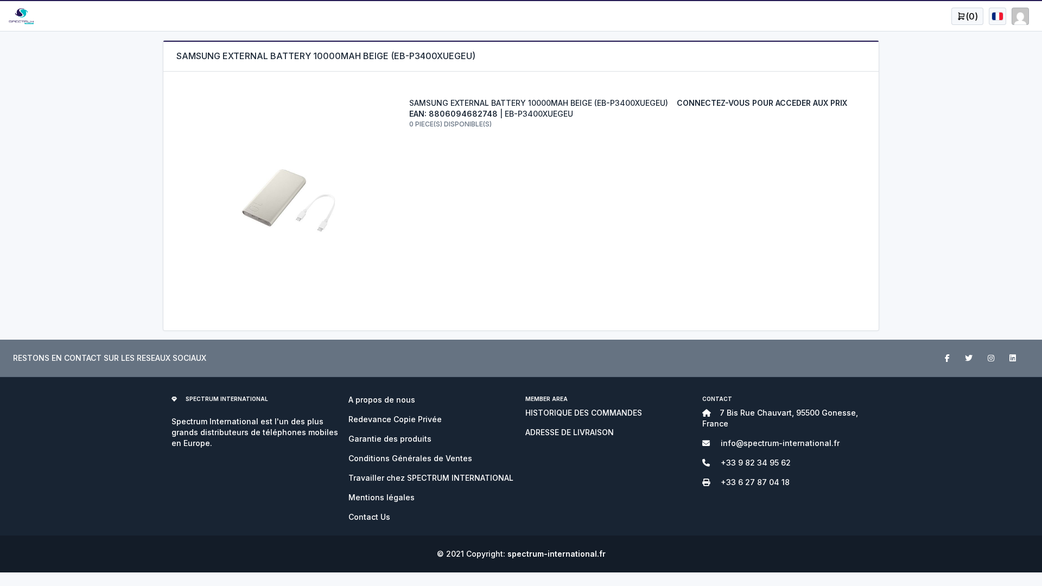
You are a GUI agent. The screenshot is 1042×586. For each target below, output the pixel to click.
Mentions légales (381, 497)
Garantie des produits (389, 438)
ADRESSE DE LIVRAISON (569, 432)
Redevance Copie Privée (395, 419)
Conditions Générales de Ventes (410, 458)
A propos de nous (381, 399)
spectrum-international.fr (556, 553)
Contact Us (369, 516)
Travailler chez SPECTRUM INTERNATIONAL (430, 477)
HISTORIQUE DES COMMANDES (583, 412)
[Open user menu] (997, 16)
